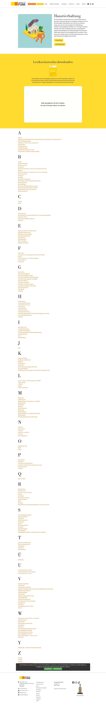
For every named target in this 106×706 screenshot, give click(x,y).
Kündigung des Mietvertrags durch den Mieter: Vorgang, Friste (34, 370)
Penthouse (21, 461)
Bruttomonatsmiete (23, 191)
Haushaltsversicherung (24, 304)
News (46, 4)
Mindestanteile (22, 415)
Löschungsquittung (23, 387)
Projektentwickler (22, 466)
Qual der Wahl (21, 478)
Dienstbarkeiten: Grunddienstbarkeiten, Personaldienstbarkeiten (34, 215)
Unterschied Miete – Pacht (25, 573)
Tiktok (37, 700)
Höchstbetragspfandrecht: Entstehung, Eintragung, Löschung (33, 313)
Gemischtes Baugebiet (24, 273)
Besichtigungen (22, 184)
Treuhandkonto (22, 549)
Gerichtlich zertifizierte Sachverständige (28, 277)
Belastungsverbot (22, 182)
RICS (19, 501)
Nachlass (20, 427)
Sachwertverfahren (23, 516)
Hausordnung (21, 306)
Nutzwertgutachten (23, 435)
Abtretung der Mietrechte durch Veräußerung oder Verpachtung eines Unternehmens (39, 139)
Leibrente (20, 384)
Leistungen (64, 4)
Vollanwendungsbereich (24, 599)
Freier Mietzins (22, 260)
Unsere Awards (80, 695)
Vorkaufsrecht (21, 602)
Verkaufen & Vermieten (54, 4)
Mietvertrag (21, 410)
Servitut (20, 523)
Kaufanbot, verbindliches (24, 360)
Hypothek (20, 317)
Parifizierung (21, 459)
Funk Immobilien (18, 4)
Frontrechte (21, 261)
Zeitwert (20, 658)
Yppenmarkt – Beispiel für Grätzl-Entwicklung (29, 647)
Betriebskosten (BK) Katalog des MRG (28, 187)
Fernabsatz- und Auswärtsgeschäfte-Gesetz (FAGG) (31, 254)
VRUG (19, 608)
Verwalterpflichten (22, 597)
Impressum (56, 688)
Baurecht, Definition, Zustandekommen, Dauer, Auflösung (32, 172)
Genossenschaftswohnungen (25, 275)
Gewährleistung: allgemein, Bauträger (27, 279)
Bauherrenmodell (22, 165)
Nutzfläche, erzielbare (23, 432)
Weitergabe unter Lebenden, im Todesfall (28, 618)
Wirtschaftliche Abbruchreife (25, 623)
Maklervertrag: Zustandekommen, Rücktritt (29, 401)
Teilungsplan (21, 546)
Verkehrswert (21, 594)
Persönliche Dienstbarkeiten (25, 463)
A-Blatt (19, 137)
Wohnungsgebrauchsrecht (25, 633)
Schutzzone (21, 521)
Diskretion (20, 220)
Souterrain (20, 527)
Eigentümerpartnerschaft (24, 232)
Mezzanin (20, 406)
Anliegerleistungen (23, 148)
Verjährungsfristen (22, 592)
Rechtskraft (21, 496)
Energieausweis (22, 239)
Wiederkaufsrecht (22, 620)
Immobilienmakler (22, 334)
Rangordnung (21, 489)
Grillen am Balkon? (23, 280)
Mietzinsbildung (22, 411)
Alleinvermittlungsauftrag (24, 141)
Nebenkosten (21, 428)
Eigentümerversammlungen (25, 234)
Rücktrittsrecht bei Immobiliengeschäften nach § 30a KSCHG (33, 504)
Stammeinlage (21, 530)
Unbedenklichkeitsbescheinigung (26, 571)
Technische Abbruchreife (24, 542)
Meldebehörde (21, 403)
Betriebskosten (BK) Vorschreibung (27, 189)
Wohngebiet (21, 625)
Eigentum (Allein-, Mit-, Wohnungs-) (27, 230)
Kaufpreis (20, 361)
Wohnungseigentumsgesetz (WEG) (27, 628)
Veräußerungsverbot (23, 583)
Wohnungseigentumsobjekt (25, 630)
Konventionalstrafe (23, 368)
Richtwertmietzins (22, 499)
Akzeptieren (48, 668)
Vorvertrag (20, 604)
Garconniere (21, 272)
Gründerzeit (21, 289)
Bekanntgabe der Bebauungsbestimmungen (29, 180)
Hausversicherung (22, 310)
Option (19, 449)
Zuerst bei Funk (40, 4)
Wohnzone (21, 637)
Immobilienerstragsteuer (24, 330)
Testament (20, 547)
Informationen (57, 668)
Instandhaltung (22, 337)
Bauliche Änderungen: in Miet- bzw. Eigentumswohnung (32, 168)
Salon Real (21, 518)
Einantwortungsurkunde (24, 236)
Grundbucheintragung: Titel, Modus (27, 286)
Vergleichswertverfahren (24, 590)
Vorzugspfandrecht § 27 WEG (25, 606)
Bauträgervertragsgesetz (24, 179)
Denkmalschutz (22, 213)
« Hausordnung (58, 40)
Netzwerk (20, 430)
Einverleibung (21, 237)
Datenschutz (63, 688)
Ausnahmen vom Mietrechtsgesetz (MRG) (28, 151)
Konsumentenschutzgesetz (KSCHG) (27, 366)
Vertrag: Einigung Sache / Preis (26, 596)
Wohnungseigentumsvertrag (25, 632)
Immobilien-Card (22, 327)
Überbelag (20, 559)
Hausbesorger (21, 301)
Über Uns (71, 4)
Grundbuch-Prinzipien (23, 282)
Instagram (38, 699)
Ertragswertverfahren (23, 242)
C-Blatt (20, 201)
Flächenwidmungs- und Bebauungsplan (28, 258)
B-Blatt (19, 161)
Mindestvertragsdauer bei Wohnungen (28, 416)
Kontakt (83, 4)
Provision (20, 468)
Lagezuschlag (21, 382)
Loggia (20, 385)
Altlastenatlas (21, 144)
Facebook (38, 697)
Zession (20, 659)
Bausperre (20, 175)
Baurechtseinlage (22, 174)
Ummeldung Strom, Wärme (25, 570)
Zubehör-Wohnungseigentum (25, 663)
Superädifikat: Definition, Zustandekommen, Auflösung (32, 532)
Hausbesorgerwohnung (24, 303)
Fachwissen (21, 253)
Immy (19, 336)
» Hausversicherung (59, 44)
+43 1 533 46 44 (23, 688)
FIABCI (20, 256)
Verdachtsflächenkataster (24, 587)
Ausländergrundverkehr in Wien (26, 149)
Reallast (20, 494)
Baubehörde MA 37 (23, 163)
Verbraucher (21, 585)
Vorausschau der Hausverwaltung (26, 601)
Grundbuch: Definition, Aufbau (25, 284)
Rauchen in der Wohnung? (25, 492)
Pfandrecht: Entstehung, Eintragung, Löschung (30, 465)
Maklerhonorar (21, 399)
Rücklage (20, 503)
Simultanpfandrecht (23, 525)
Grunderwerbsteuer (23, 287)
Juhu (19, 348)
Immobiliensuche (31, 4)
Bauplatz (20, 170)
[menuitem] (32, 4)
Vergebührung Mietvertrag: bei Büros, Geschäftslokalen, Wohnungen (35, 589)
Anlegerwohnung (22, 146)
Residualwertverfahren (24, 497)
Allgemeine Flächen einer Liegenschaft (28, 142)
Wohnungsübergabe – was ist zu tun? (27, 635)
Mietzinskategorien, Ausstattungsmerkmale (29, 413)
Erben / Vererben (22, 241)
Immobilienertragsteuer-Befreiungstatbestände (30, 332)
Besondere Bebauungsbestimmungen (27, 186)
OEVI (19, 447)
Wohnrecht (21, 627)
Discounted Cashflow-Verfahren (26, 218)
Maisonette (21, 397)
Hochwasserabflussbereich (25, 315)
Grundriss (20, 291)
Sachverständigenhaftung (24, 515)
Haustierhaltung (22, 308)
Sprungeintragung (22, 528)
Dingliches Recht (22, 217)
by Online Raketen (23, 694)
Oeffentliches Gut (22, 446)
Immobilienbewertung (23, 329)
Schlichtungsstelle (22, 520)
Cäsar (19, 203)
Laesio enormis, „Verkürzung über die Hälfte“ (29, 380)
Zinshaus (20, 661)
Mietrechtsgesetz (22, 408)
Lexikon (78, 4)
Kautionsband (21, 363)
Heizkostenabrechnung (24, 311)
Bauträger (20, 177)
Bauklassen (21, 167)
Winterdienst (21, 621)
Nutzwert (20, 434)
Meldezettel (21, 404)
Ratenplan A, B (22, 490)
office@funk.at (22, 692)
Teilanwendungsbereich (24, 544)
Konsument (21, 365)
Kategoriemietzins (22, 358)
